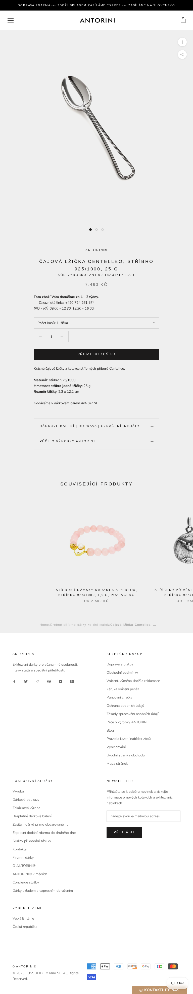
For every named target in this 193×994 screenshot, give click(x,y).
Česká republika (25, 926)
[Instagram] (37, 681)
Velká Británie (23, 918)
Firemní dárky (23, 857)
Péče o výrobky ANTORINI (67, 441)
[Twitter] (26, 681)
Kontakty (20, 849)
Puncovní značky (119, 697)
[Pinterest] (49, 681)
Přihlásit (124, 832)
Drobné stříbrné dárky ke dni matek (79, 624)
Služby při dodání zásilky (32, 841)
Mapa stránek (117, 763)
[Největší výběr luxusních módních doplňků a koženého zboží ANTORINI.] (97, 20)
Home (44, 624)
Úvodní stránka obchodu (126, 755)
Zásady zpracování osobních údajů (133, 714)
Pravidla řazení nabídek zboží (129, 738)
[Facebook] (14, 681)
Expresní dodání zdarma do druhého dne (44, 832)
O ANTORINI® (24, 865)
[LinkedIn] (72, 681)
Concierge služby (26, 882)
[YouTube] (60, 681)
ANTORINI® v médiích (30, 874)
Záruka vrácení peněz (123, 689)
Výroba (18, 791)
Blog (110, 730)
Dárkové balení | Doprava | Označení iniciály (90, 426)
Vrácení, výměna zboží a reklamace (133, 680)
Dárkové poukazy (26, 799)
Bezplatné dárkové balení (32, 816)
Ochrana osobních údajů (125, 705)
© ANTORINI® (24, 966)
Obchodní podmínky (122, 672)
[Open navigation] (11, 20)
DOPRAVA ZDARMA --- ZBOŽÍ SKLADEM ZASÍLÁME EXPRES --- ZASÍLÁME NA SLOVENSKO (96, 5)
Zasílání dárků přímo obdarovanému (41, 824)
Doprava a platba (120, 664)
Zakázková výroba (26, 808)
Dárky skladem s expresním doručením (43, 890)
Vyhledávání (116, 747)
